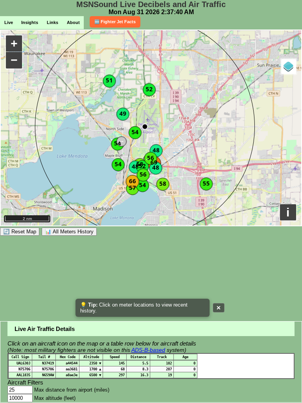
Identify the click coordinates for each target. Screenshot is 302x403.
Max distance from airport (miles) (71, 390)
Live (8, 22)
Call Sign (20, 357)
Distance (138, 357)
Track (162, 357)
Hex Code (68, 357)
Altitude (91, 357)
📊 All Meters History (69, 232)
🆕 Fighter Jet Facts (115, 21)
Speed (115, 357)
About (73, 22)
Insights (29, 22)
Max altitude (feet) (55, 398)
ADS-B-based (148, 350)
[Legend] (288, 66)
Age (185, 357)
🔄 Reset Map (19, 232)
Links (52, 22)
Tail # (44, 357)
